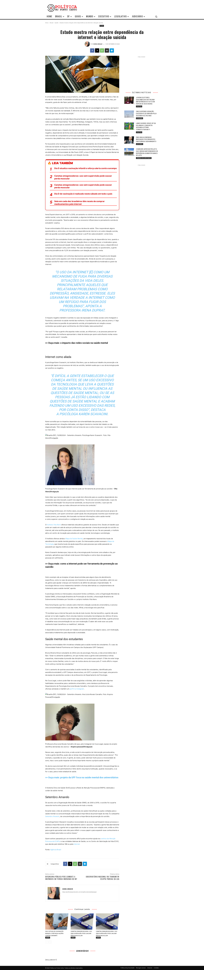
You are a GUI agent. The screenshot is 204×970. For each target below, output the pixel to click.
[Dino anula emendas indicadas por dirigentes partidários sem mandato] (129, 140)
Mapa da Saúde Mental (74, 539)
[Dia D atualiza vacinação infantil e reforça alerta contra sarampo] (57, 921)
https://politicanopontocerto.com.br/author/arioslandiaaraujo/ (79, 892)
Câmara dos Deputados (144, 158)
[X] (97, 50)
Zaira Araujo (97, 44)
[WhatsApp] (102, 50)
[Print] (107, 50)
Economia (139, 118)
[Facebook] (92, 50)
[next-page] (50, 942)
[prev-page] (46, 942)
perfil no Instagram (77, 689)
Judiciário (139, 144)
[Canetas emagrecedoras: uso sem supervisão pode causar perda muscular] (82, 921)
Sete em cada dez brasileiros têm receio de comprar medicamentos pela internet (79, 202)
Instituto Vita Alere (54, 525)
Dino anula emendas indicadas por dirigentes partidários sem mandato (146, 139)
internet (77, 844)
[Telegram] (112, 50)
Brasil (51, 23)
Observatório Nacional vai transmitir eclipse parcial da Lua (102, 877)
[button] (156, 16)
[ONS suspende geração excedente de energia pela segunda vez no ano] (129, 114)
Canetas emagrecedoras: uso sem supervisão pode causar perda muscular (83, 177)
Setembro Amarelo (52, 816)
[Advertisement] (119, 8)
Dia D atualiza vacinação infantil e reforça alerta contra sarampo (85, 168)
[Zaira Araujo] (88, 44)
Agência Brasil (55, 850)
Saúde (56, 23)
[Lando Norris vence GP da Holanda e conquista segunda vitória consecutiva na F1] (129, 126)
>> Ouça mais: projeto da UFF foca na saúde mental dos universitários (81, 777)
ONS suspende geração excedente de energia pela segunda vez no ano (146, 113)
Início (46, 23)
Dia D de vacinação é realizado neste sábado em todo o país (83, 194)
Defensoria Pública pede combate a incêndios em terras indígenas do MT (61, 877)
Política (139, 106)
